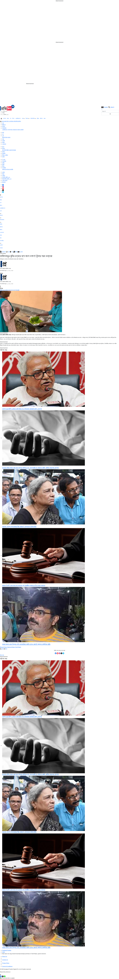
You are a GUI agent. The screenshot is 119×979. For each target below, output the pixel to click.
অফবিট (3, 140)
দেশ (10, 118)
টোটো (19, 129)
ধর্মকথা (3, 142)
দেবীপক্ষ (3, 175)
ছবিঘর (38, 118)
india (3, 952)
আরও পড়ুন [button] (2, 655)
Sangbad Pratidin (6, 950)
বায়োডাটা (3, 153)
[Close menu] (0, 195)
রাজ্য (8, 118)
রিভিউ (8, 150)
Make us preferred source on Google (9, 290)
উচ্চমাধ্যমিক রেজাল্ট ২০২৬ (6, 179)
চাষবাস (3, 156)
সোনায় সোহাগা (4, 180)
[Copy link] (2, 273)
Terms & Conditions (7, 966)
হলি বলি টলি (4, 150)
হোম (3, 123)
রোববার (3, 172)
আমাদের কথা (4, 169)
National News (11, 647)
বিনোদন (27, 118)
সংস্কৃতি (10, 150)
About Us (4, 956)
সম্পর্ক (9, 129)
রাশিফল (41, 118)
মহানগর (4, 118)
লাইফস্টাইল (32, 118)
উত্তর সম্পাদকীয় (10, 169)
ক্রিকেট (3, 137)
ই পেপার (3, 159)
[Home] (7, 107)
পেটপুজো (14, 129)
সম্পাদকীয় (4, 167)
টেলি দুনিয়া (14, 150)
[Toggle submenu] (0, 213)
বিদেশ (13, 118)
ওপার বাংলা (4, 144)
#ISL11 (4, 124)
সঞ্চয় (44, 118)
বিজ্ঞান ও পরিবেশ (5, 155)
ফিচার (3, 174)
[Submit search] (110, 114)
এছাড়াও (1, 248)
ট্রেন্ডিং (3, 163)
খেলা (23, 118)
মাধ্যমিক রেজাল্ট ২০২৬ (6, 177)
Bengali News (3, 647)
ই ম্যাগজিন (4, 161)
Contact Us (5, 960)
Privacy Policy (5, 963)
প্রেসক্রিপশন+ (18, 118)
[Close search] (101, 109)
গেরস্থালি (21, 129)
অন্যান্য (8, 137)
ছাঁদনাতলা (4, 182)
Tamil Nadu (18, 647)
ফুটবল (6, 137)
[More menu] (118, 118)
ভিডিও (3, 166)
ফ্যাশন (11, 129)
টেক (17, 129)
